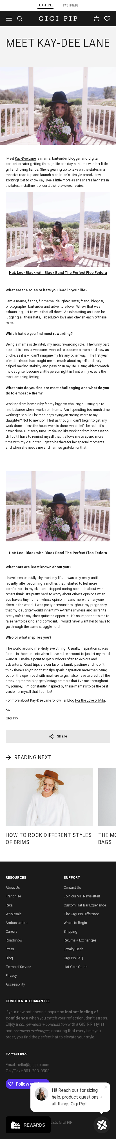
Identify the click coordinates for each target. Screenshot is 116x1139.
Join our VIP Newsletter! (82, 896)
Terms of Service (18, 967)
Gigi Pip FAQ (73, 958)
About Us (13, 887)
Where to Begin (75, 923)
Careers (11, 932)
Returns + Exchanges (80, 940)
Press (10, 949)
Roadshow (14, 940)
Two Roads (71, 5)
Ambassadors (16, 923)
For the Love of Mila (90, 700)
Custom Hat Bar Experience (85, 905)
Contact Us (72, 887)
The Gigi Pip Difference (81, 914)
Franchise (13, 896)
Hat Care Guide (75, 967)
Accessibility (15, 984)
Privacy (11, 976)
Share (62, 736)
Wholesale (13, 914)
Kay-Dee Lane (25, 158)
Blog (9, 958)
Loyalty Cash (73, 949)
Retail (10, 905)
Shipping (70, 932)
